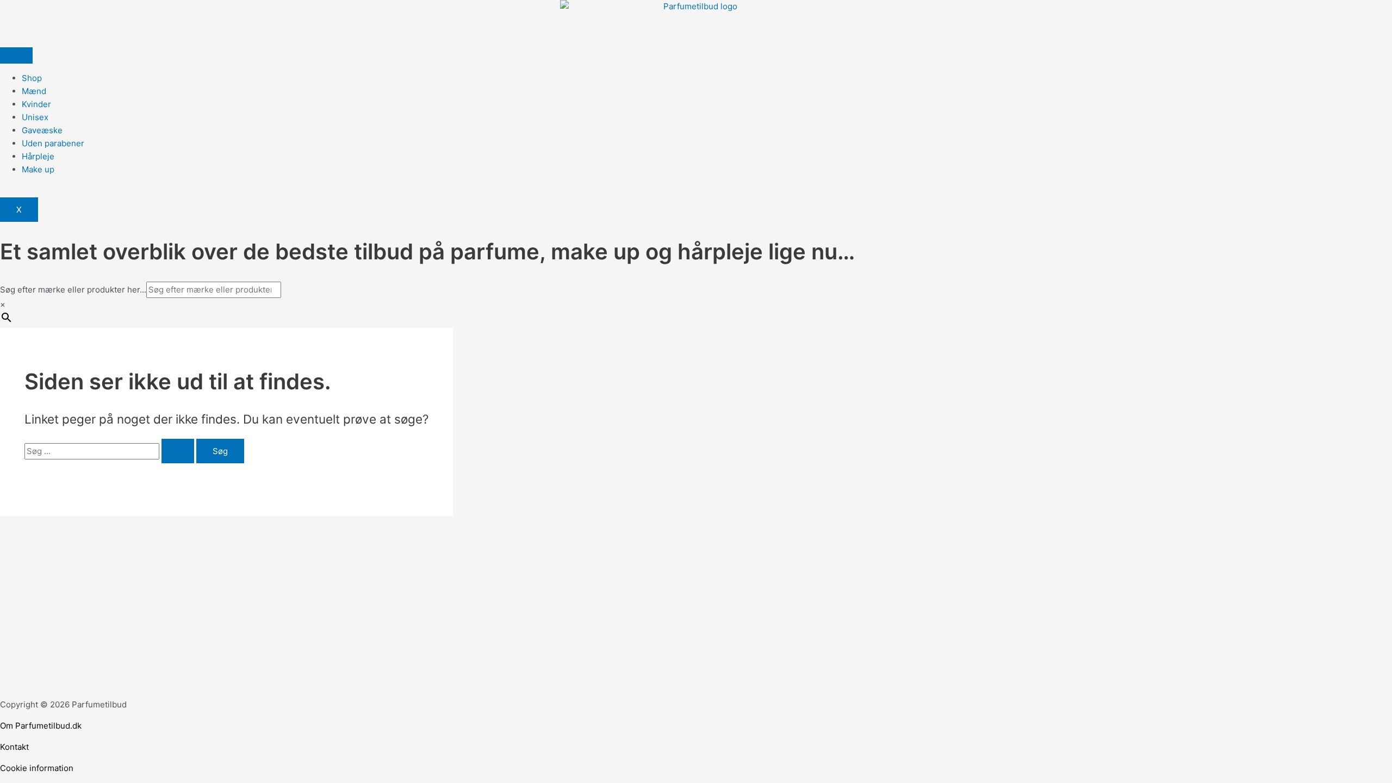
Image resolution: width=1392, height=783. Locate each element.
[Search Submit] (177, 451)
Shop (32, 78)
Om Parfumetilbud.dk (41, 725)
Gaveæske (42, 130)
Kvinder (36, 104)
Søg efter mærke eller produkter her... (73, 289)
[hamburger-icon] (16, 55)
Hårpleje (38, 156)
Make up (38, 169)
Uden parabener (53, 143)
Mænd (34, 91)
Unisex (35, 117)
